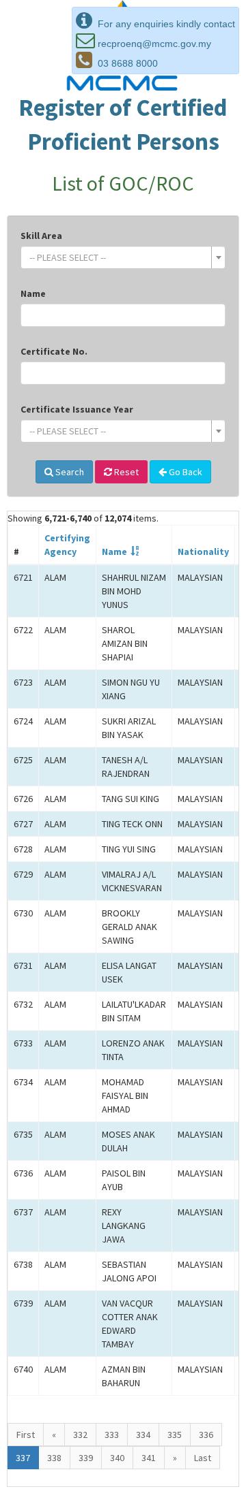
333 (112, 1434)
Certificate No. (53, 351)
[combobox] (123, 257)
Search (68, 472)
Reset (125, 472)
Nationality (203, 551)
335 (174, 1434)
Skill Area (41, 235)
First (25, 1434)
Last (202, 1458)
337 (23, 1458)
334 (143, 1434)
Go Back (184, 472)
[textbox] (118, 257)
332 (80, 1434)
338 (54, 1458)
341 (148, 1458)
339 (86, 1458)
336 (206, 1434)
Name (33, 293)
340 (117, 1458)
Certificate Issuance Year (76, 409)
